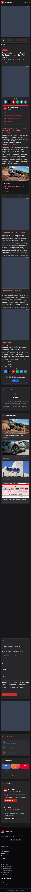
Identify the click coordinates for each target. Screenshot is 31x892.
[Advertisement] (15, 21)
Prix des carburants (7, 866)
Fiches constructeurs (7, 870)
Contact (3, 856)
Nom (3, 663)
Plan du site (5, 874)
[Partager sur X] (9, 102)
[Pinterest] (17, 840)
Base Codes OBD (6, 864)
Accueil (3, 858)
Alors (3, 346)
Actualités (5, 50)
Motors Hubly (6, 883)
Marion (25, 60)
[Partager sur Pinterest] (13, 102)
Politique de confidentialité (8, 849)
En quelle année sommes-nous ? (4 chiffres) (13, 687)
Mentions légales (5, 847)
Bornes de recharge (7, 868)
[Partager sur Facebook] (5, 102)
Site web (4, 676)
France (24, 137)
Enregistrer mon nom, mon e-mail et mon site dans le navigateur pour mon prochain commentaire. (15, 683)
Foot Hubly (5, 885)
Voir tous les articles (14, 409)
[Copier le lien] (25, 102)
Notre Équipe (4, 853)
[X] (20, 840)
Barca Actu (5, 881)
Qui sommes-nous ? (6, 851)
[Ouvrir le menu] (29, 2)
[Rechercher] (27, 2)
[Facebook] (11, 840)
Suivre (14, 381)
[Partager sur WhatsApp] (17, 102)
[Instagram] (14, 840)
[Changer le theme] (25, 2)
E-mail (4, 670)
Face (3, 294)
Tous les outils (6, 872)
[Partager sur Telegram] (21, 102)
